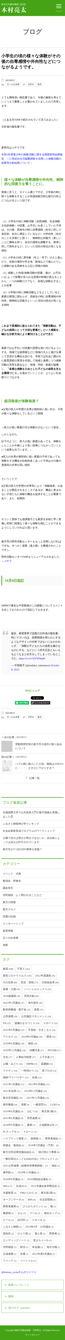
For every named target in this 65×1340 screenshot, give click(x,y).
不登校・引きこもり (41, 1030)
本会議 (37, 1247)
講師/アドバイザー (15, 1077)
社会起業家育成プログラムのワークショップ (29, 830)
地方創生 (35, 1002)
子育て (23, 968)
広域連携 (9, 1253)
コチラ (8, 561)
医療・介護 (11, 989)
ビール (8, 1220)
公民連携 (10, 1016)
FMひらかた (28, 1192)
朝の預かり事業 (48, 1152)
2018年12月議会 (28, 1172)
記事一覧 (34, 778)
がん (22, 1213)
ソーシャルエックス (37, 989)
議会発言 (8, 888)
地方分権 (53, 1247)
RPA (32, 1199)
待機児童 (36, 1050)
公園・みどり (13, 1063)
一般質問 (39, 1104)
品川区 (23, 1220)
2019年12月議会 (35, 1091)
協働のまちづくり (27, 1023)
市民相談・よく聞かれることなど (22, 895)
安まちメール (42, 1240)
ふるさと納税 (12, 1226)
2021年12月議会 (37, 1097)
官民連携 (33, 1118)
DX (7, 1023)
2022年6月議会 (38, 1084)
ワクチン (10, 1070)
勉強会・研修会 (12, 880)
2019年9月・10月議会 (39, 1226)
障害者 (54, 1233)
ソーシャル (28, 1260)
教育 (40, 84)
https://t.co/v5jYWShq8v (32, 658)
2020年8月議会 (13, 1179)
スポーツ (50, 1023)
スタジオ (38, 1220)
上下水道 (46, 1057)
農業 (31, 1125)
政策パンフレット (18, 1284)
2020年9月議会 (31, 1036)
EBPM (31, 84)
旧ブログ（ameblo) (19, 1307)
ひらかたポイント (34, 1206)
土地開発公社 (48, 1125)
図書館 (47, 1063)
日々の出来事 (13, 84)
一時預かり (29, 1070)
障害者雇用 (11, 1206)
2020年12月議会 (14, 1050)
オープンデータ (13, 1199)
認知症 (8, 1233)
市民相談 (9, 1247)
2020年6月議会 (13, 1043)
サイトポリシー (32, 1335)
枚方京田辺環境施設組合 (18, 1152)
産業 (38, 1009)
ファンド (9, 1260)
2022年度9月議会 (43, 1253)
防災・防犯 (29, 982)
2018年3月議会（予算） (43, 1145)
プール (34, 1213)
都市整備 (10, 1104)
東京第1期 (49, 1111)
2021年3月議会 (13, 1084)
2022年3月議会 (13, 1002)
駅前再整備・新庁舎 (16, 1009)
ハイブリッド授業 (15, 1138)
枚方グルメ (9, 909)
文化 (7, 1057)
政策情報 (8, 930)
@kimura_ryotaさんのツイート (19, 1272)
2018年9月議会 (13, 1125)
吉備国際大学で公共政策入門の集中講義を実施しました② (31, 814)
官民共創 (31, 996)
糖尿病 (8, 1213)
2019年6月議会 (13, 1111)
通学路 (8, 1172)
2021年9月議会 (13, 1030)
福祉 (56, 1165)
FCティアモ (11, 1131)
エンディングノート (16, 1240)
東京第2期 (48, 1192)
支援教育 (9, 1192)
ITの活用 (10, 982)
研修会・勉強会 (13, 1145)
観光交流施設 (13, 1097)
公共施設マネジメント (36, 1016)
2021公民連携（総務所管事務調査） (25, 1165)
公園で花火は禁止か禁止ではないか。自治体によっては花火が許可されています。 (31, 840)
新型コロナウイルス (17, 975)
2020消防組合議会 (39, 1179)
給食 (36, 1077)
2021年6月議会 (13, 1118)
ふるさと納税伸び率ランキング (21, 823)
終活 (24, 1247)
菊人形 (40, 1233)
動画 (11, 1296)
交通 (24, 1253)
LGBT (55, 1104)
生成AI (21, 1186)
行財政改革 (50, 982)
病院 (32, 1043)
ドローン (30, 1131)
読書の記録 (9, 916)
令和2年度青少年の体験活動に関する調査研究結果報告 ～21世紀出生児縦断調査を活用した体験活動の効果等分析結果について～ (32, 158)
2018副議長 (11, 996)
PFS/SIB (54, 1050)
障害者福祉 (53, 1138)
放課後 (36, 1138)
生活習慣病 (47, 1199)
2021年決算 (11, 1091)
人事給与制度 (26, 1057)
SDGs (7, 1186)
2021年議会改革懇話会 (45, 1186)
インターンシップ (13, 923)
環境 (50, 1036)
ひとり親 (24, 1233)
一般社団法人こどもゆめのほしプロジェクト (30, 1158)
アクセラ (10, 1036)
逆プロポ (49, 1070)
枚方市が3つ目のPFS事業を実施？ (22, 849)
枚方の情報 (9, 902)
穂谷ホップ (52, 1213)
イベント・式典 (12, 873)
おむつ (32, 1111)
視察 (5, 945)
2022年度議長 (45, 975)
